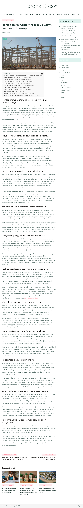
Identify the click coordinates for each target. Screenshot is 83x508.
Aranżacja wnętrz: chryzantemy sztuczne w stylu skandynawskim (71, 47)
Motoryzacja (41, 14)
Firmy (32, 14)
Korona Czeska (41, 6)
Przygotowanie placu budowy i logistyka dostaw (18, 77)
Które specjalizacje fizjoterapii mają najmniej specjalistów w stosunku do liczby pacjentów (70, 35)
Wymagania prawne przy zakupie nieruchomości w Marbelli (47, 490)
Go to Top (77, 506)
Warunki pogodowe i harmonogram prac (16, 87)
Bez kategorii (8, 20)
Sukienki (62, 97)
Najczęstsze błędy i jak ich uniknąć (14, 91)
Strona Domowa (8, 14)
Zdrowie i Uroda (62, 14)
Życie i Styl (75, 14)
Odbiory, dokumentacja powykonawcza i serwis (18, 93)
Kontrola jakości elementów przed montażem (18, 81)
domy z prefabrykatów (32, 298)
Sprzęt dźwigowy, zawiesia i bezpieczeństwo (17, 83)
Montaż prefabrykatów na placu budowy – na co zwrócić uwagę (23, 75)
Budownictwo (65, 72)
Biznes (19, 14)
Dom (26, 14)
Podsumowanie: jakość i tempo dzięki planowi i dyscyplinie (22, 95)
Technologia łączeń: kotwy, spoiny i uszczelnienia (18, 85)
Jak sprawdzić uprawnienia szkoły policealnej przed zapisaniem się (69, 41)
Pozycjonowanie (66, 88)
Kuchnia (63, 80)
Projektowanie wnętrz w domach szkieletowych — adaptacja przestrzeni (69, 28)
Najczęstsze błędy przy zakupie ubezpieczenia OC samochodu (9, 490)
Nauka (51, 14)
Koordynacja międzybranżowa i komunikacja (17, 89)
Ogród (63, 85)
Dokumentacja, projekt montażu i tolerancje (17, 79)
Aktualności (64, 65)
